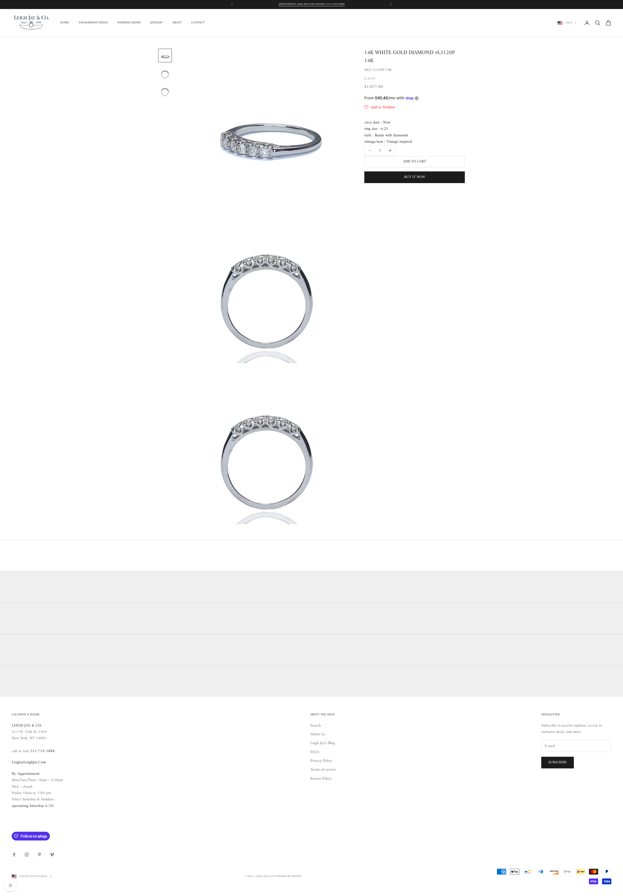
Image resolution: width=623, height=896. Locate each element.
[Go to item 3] (165, 90)
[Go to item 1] (165, 55)
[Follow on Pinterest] (39, 854)
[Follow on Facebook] (14, 854)
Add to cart (414, 161)
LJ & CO (369, 78)
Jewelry (156, 22)
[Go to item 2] (165, 73)
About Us (317, 734)
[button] (379, 107)
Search (315, 725)
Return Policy (320, 778)
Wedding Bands (129, 22)
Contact (197, 22)
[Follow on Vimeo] (52, 854)
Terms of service (323, 769)
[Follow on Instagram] (26, 854)
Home (64, 22)
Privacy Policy (321, 760)
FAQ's (315, 752)
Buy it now (414, 177)
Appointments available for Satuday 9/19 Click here (311, 4)
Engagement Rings (93, 22)
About (177, 22)
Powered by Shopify (288, 876)
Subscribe (557, 762)
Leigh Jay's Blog (322, 743)
